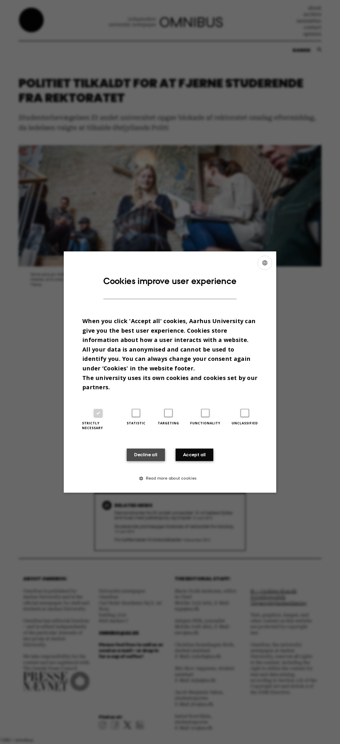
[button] (170, 478)
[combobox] (264, 262)
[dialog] (170, 372)
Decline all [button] (145, 455)
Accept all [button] (194, 455)
